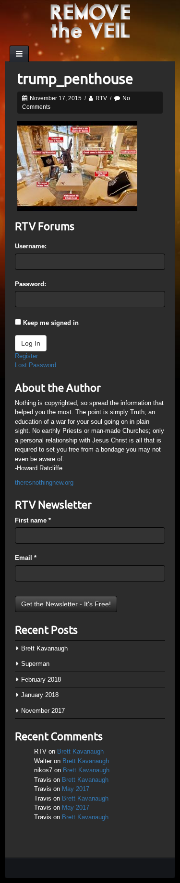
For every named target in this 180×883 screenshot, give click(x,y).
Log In (30, 343)
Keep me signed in (51, 322)
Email (25, 557)
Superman (35, 663)
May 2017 (75, 788)
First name (33, 520)
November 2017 (43, 710)
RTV (101, 98)
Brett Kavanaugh (44, 648)
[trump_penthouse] (77, 165)
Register (26, 356)
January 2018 (40, 694)
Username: (31, 246)
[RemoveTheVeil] (90, 20)
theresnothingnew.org (44, 482)
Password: (30, 284)
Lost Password (35, 365)
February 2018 (41, 679)
